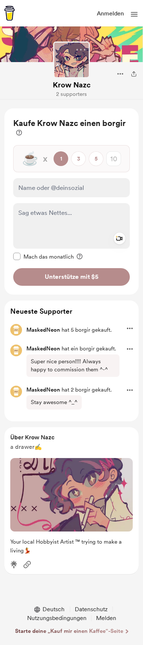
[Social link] (27, 564)
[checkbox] (43, 256)
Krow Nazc (72, 84)
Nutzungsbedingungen (57, 618)
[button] (134, 14)
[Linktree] (14, 564)
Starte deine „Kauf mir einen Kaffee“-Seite (69, 631)
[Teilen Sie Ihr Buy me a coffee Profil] (134, 74)
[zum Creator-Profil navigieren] (71, 60)
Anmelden (110, 13)
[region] (71, 201)
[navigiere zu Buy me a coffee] (9, 13)
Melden (106, 618)
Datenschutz (91, 609)
